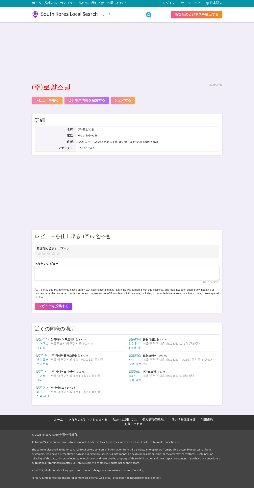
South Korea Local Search (69, 14)
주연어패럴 (58, 387)
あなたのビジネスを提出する (197, 14)
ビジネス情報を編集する (86, 100)
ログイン (169, 3)
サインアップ (190, 3)
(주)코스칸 (150, 371)
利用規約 (207, 419)
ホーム (36, 3)
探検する (50, 3)
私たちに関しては (91, 3)
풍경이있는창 (151, 339)
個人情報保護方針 (154, 419)
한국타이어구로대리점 (65, 339)
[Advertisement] (127, 53)
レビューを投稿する (53, 306)
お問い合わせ (116, 3)
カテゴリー (68, 3)
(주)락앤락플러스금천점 (66, 355)
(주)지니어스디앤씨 (63, 371)
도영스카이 (150, 355)
